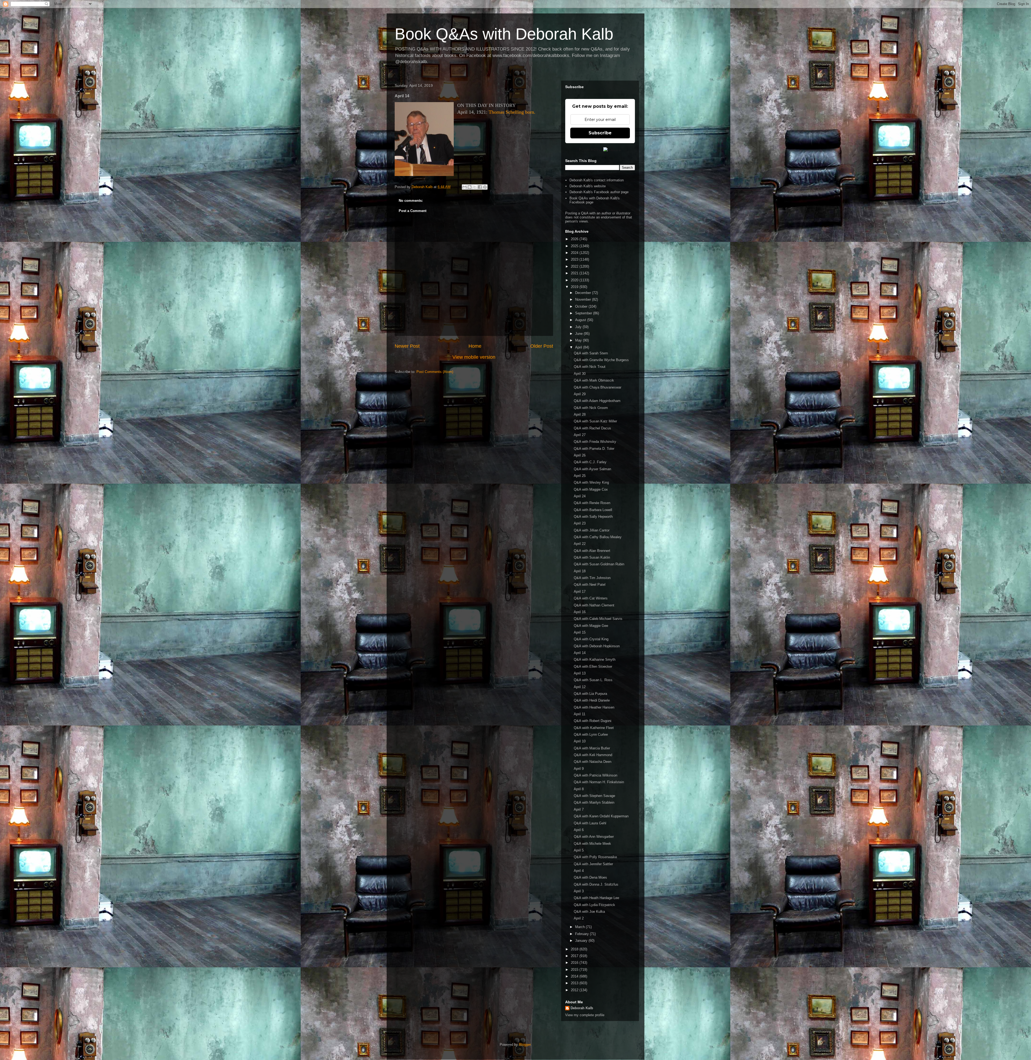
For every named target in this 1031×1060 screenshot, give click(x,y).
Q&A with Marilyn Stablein (594, 802)
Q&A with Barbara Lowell (593, 510)
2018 (575, 949)
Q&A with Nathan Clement (594, 605)
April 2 (579, 918)
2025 (575, 246)
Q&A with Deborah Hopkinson (597, 646)
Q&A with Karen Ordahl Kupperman (601, 816)
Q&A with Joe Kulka (589, 912)
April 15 (580, 632)
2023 (575, 259)
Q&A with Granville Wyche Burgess (601, 360)
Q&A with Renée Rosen (592, 503)
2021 (575, 273)
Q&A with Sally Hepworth (593, 517)
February (582, 934)
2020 (575, 280)
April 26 (580, 455)
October (582, 306)
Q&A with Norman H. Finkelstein (599, 782)
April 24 (580, 496)
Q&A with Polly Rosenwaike (595, 857)
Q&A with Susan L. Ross (593, 680)
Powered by (590, 149)
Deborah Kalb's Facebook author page (599, 192)
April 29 (580, 394)
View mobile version (473, 357)
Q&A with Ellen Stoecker (593, 666)
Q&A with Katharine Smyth (594, 659)
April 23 (580, 523)
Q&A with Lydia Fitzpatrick (594, 905)
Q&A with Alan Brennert (592, 551)
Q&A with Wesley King (591, 482)
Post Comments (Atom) (434, 372)
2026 (575, 239)
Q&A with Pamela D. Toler (594, 449)
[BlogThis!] (469, 187)
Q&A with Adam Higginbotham (597, 401)
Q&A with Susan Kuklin (592, 557)
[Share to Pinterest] (485, 187)
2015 (575, 970)
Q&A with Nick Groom (591, 408)
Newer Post (407, 346)
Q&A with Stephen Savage (594, 796)
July (579, 327)
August (581, 320)
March (580, 927)
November (583, 299)
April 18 (580, 571)
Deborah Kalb (582, 1008)
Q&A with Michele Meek (592, 844)
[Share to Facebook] (479, 187)
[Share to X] (474, 187)
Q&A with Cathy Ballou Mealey (598, 537)
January (582, 941)
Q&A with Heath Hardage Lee (596, 898)
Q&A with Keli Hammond (593, 755)
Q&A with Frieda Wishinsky (595, 442)
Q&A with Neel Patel (589, 585)
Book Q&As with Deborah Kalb (504, 34)
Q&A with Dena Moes (590, 877)
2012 (575, 990)
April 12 (580, 687)
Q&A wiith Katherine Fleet (594, 728)
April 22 (580, 544)
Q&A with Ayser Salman (592, 469)
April (579, 347)
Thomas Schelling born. (512, 112)
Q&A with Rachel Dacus (592, 428)
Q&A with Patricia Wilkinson (595, 775)
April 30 (580, 374)
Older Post (541, 346)
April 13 (580, 673)
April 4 (579, 871)
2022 (575, 266)
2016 (575, 963)
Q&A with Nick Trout (589, 367)
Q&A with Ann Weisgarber (594, 837)
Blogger (525, 1045)
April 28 (580, 414)
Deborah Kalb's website (587, 186)
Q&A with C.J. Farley (590, 462)
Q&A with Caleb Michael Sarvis (598, 619)
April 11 (579, 714)
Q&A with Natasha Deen (592, 762)
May (579, 340)
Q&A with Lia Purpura (590, 694)
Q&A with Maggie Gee (591, 626)
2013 (575, 983)
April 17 (580, 592)
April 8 (579, 789)
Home (475, 346)
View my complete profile (584, 1015)
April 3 (579, 891)
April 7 (579, 809)
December (583, 293)
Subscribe (600, 132)
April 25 (580, 476)
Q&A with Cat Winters (591, 598)
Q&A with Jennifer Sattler (593, 864)
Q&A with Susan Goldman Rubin (599, 564)
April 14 (580, 653)
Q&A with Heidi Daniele (592, 700)
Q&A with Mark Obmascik (594, 380)
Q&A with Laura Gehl (590, 823)
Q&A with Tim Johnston (592, 578)
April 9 (579, 769)
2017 (575, 956)
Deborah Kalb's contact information (596, 180)
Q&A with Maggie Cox (591, 489)
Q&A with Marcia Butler (592, 748)
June (579, 334)
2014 (575, 976)
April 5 (579, 850)
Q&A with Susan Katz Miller (595, 421)
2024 (575, 253)
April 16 (580, 612)
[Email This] (464, 187)
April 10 (580, 741)
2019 (575, 287)
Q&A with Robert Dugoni (592, 721)
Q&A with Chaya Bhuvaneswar (597, 387)
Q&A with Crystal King (591, 639)
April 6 (579, 830)
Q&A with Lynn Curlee (591, 734)
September (584, 313)
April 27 (580, 435)
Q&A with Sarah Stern (591, 353)
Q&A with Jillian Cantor (591, 530)
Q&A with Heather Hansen (594, 707)
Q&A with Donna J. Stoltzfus (596, 884)
